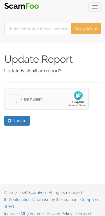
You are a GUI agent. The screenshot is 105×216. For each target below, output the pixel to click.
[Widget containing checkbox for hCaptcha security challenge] (46, 99)
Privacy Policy (60, 213)
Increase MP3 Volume (24, 213)
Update (18, 121)
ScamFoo (37, 192)
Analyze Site (85, 28)
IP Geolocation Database (26, 199)
